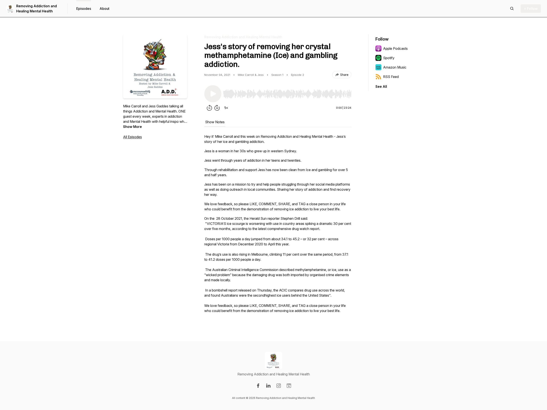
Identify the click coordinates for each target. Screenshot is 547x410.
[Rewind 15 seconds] (209, 108)
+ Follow (531, 8)
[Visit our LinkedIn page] (268, 386)
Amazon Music (394, 67)
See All (381, 86)
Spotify (388, 58)
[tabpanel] (277, 226)
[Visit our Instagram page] (278, 386)
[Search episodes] (512, 8)
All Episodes (132, 137)
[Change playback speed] (226, 108)
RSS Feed (391, 77)
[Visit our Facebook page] (258, 386)
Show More (132, 126)
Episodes (83, 8)
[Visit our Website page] (289, 386)
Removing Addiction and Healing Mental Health (36, 8)
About (104, 8)
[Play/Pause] (212, 93)
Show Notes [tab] (215, 122)
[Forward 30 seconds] (217, 108)
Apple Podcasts (395, 48)
